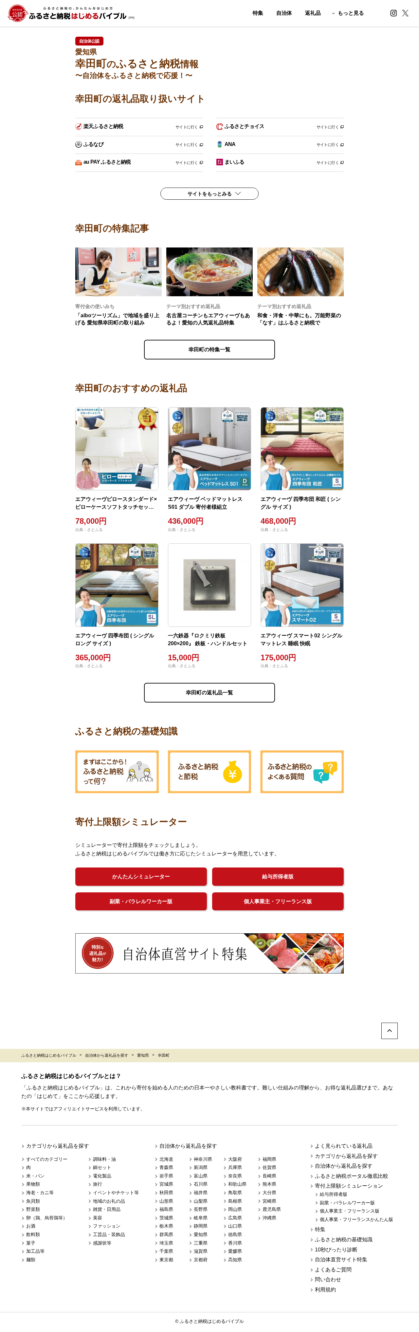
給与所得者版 (278, 876)
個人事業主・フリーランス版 (278, 901)
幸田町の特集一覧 (209, 349)
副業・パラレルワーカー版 (141, 901)
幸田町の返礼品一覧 (209, 692)
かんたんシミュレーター (141, 876)
